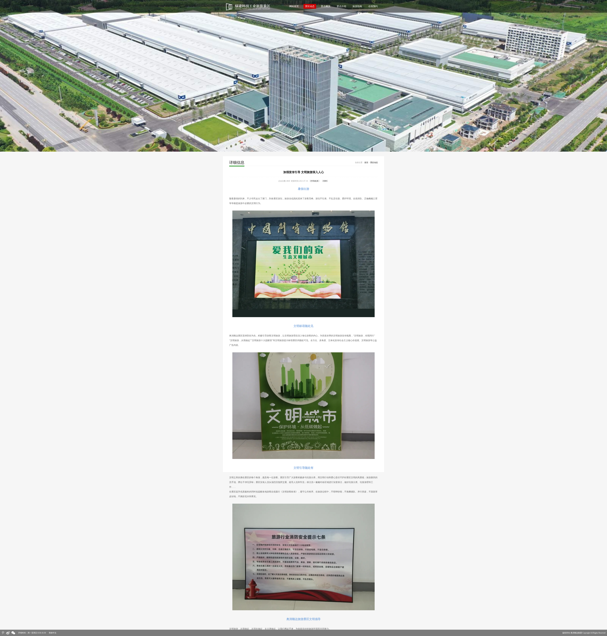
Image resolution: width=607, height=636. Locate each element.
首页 (366, 162)
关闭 (325, 181)
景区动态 (310, 6)
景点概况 (325, 6)
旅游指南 (357, 6)
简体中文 (52, 633)
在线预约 (373, 6)
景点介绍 (341, 6)
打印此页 (314, 181)
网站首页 (294, 6)
